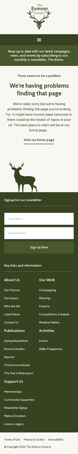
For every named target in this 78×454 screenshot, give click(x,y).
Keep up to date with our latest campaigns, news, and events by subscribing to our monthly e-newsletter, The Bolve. (39, 55)
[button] (39, 39)
